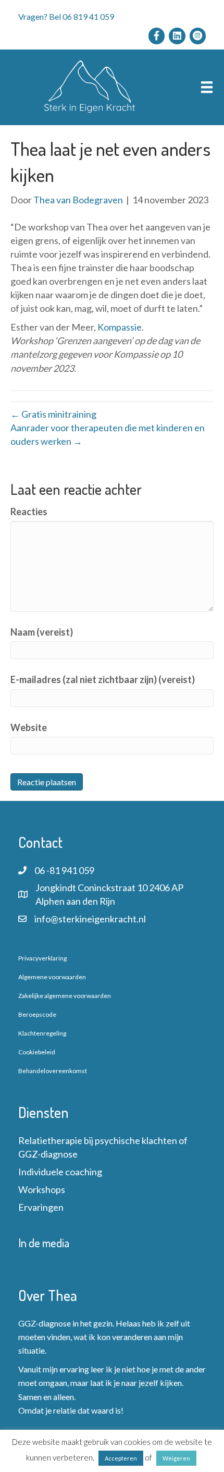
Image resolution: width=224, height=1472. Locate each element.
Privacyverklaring (42, 958)
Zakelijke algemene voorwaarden (64, 996)
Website (28, 727)
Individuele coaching (60, 1171)
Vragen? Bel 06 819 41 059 (66, 16)
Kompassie (119, 327)
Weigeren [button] (176, 1458)
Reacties (28, 511)
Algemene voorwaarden (52, 977)
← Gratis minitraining (53, 414)
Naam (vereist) (41, 632)
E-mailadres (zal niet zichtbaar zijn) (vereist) (102, 679)
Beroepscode (37, 1014)
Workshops (41, 1189)
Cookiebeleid (36, 1052)
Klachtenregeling (42, 1033)
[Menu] (207, 87)
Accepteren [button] (121, 1458)
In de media (43, 1242)
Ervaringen (41, 1207)
